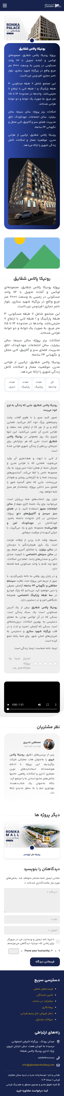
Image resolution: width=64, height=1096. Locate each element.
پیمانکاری (47, 1007)
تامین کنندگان (45, 995)
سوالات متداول (44, 1020)
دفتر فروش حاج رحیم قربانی (36, 1013)
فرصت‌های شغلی (43, 989)
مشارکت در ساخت (42, 1001)
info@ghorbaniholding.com (38, 1065)
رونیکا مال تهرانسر (32, 854)
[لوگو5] (53, 5)
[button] (5, 6)
